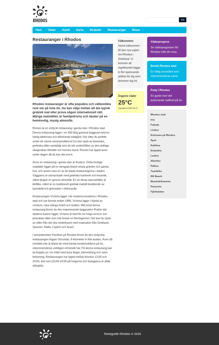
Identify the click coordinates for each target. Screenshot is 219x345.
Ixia (153, 119)
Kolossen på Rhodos (163, 135)
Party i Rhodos (160, 90)
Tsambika (156, 171)
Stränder (95, 30)
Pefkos (155, 166)
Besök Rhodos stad (163, 65)
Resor (136, 30)
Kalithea (155, 145)
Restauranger (117, 30)
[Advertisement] (73, 295)
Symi (153, 140)
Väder (52, 30)
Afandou (156, 160)
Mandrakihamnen (161, 181)
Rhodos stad (158, 114)
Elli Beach (156, 176)
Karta (79, 30)
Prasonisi (156, 186)
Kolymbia (156, 150)
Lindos (155, 130)
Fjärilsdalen (157, 191)
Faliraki (155, 124)
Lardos (155, 155)
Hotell (66, 30)
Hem (39, 30)
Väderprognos (160, 41)
